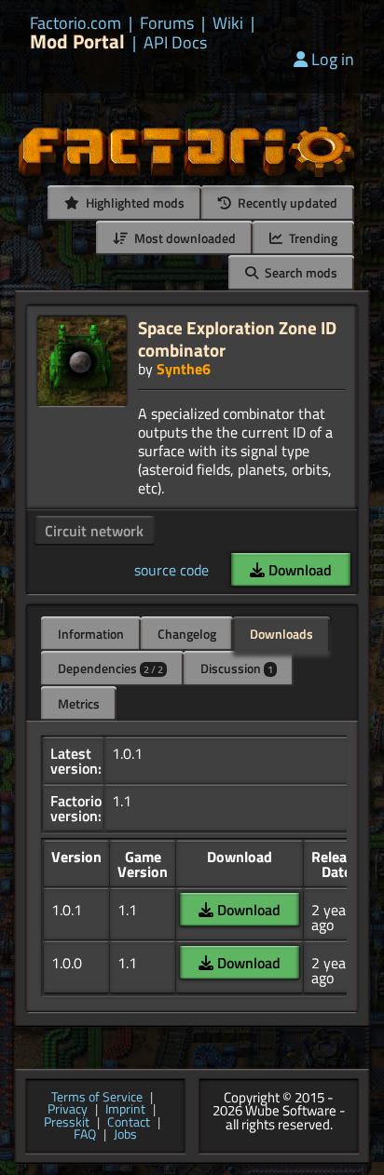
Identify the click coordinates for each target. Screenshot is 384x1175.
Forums (167, 23)
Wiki (228, 23)
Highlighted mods (134, 202)
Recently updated (286, 202)
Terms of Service (97, 1097)
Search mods (299, 272)
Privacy (68, 1109)
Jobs (125, 1134)
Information (91, 633)
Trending (311, 238)
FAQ (85, 1134)
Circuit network (94, 531)
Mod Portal (77, 41)
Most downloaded (183, 238)
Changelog (187, 633)
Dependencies (110, 668)
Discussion (236, 668)
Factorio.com (75, 23)
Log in (332, 59)
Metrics (79, 703)
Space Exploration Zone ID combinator (237, 338)
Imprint (125, 1109)
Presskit (66, 1122)
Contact (128, 1122)
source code (171, 570)
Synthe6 (184, 369)
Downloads (281, 633)
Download (298, 570)
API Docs (175, 42)
